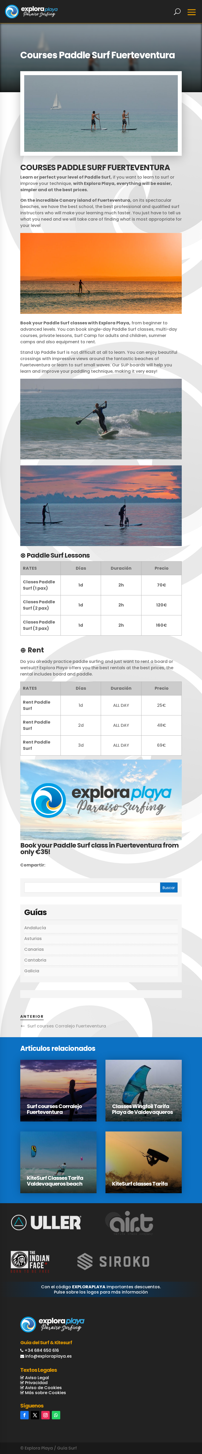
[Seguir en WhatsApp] (56, 1415)
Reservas (176, 1423)
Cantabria (35, 960)
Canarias (34, 949)
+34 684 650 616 (41, 1350)
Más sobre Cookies (45, 1393)
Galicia (31, 971)
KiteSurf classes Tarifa (140, 1183)
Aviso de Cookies (43, 1388)
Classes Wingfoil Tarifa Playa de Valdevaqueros (142, 1109)
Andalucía (35, 928)
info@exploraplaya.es (48, 1356)
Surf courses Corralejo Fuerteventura (66, 1026)
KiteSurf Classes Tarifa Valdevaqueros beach (55, 1180)
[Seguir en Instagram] (45, 1415)
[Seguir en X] (35, 1415)
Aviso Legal (36, 1378)
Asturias (33, 939)
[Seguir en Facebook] (24, 1415)
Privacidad (36, 1383)
